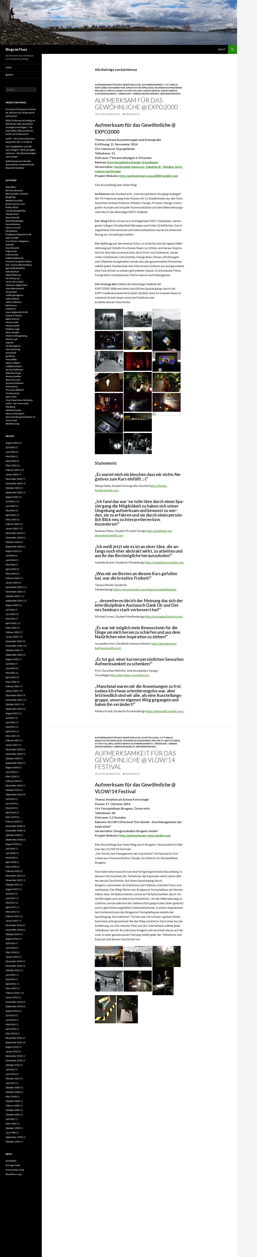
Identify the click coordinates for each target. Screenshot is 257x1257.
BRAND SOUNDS (14, 200)
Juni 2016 (10, 947)
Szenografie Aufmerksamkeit (133, 743)
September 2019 (14, 794)
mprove (10, 342)
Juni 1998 (10, 1132)
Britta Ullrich (12, 207)
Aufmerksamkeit (152, 84)
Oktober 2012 (13, 1065)
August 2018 (12, 844)
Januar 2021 (12, 744)
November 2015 (14, 965)
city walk (171, 84)
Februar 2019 (12, 821)
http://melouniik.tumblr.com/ (165, 711)
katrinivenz (132, 114)
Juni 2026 (10, 451)
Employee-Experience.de (18, 234)
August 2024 (12, 551)
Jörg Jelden (11, 291)
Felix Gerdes (12, 254)
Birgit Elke (11, 197)
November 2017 (14, 880)
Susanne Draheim (15, 383)
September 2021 (14, 708)
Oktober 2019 (13, 790)
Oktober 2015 (13, 970)
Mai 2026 (10, 456)
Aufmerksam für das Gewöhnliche (118, 84)
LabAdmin (11, 308)
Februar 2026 (12, 469)
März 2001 (11, 1123)
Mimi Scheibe (12, 332)
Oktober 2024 (13, 542)
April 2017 (11, 907)
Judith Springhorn (14, 295)
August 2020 (12, 767)
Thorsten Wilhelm (15, 389)
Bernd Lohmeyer (14, 190)
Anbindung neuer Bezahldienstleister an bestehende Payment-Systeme (20, 164)
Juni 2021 (10, 722)
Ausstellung (150, 737)
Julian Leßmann (13, 302)
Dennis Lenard (13, 227)
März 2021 (11, 735)
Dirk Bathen (11, 231)
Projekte (101, 90)
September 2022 (14, 654)
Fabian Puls (11, 251)
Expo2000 (101, 87)
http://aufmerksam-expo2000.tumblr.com (148, 176)
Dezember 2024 (14, 533)
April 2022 (11, 677)
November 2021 (14, 699)
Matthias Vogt (12, 329)
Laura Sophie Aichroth (17, 312)
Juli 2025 (10, 501)
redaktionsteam (14, 366)
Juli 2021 (10, 717)
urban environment (145, 93)
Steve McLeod (13, 379)
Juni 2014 (10, 1019)
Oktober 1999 (13, 1128)
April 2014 (11, 1028)
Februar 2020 (12, 781)
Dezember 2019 (14, 785)
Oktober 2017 (13, 884)
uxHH (8, 67)
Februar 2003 (12, 1105)
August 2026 (12, 442)
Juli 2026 (10, 447)
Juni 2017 (10, 898)
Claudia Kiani (12, 214)
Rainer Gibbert (13, 362)
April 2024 (11, 569)
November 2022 (14, 645)
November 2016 (14, 929)
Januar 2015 (12, 997)
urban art (125, 93)
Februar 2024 (12, 578)
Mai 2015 (10, 979)
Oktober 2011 (13, 1078)
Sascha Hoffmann (14, 369)
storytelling (133, 90)
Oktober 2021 (13, 704)
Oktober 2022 (13, 650)
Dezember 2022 (14, 641)
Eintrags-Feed (13, 1165)
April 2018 (11, 862)
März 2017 (11, 911)
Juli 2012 (10, 1069)
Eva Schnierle (12, 247)
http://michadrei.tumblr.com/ (164, 616)
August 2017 (12, 889)
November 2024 (14, 537)
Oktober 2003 (13, 1101)
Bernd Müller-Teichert (17, 193)
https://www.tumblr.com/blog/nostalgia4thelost (145, 589)
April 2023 (11, 623)
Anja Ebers (11, 187)
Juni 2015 (10, 974)
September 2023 (14, 600)
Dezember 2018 (14, 826)
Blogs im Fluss (16, 49)
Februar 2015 (12, 992)
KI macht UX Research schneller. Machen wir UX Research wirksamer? (21, 112)
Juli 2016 (10, 943)
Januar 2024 (12, 582)
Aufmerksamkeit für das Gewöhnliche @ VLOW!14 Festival (135, 759)
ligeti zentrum (13, 318)
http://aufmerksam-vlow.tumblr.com (145, 835)
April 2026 (11, 460)
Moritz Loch (12, 339)
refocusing (115, 90)
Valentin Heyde (13, 410)
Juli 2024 (10, 555)
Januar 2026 (12, 474)
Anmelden (11, 1160)
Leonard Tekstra (14, 315)
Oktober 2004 (13, 1092)
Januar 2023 (12, 636)
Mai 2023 (10, 618)
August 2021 (12, 713)
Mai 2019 (10, 808)
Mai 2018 (10, 857)
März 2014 (11, 1033)
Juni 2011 (10, 1083)
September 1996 (14, 1137)
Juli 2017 (10, 893)
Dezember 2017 (14, 875)
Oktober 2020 (13, 758)
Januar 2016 (12, 956)
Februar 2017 (12, 916)
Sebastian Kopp (13, 373)
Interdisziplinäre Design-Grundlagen (132, 162)
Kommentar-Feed (15, 1169)
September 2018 (14, 839)
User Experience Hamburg (19, 400)
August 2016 (12, 938)
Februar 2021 (12, 740)
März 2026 (11, 465)
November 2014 (14, 1001)
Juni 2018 (10, 853)
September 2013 (14, 1042)
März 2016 (11, 952)
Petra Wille (11, 359)
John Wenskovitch (15, 288)
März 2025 (11, 519)
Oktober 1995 (13, 1141)
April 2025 (11, 515)
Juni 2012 (10, 1074)
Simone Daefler (13, 376)
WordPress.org (13, 1174)
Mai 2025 (10, 510)
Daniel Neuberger (15, 220)
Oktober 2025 (13, 487)
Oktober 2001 (13, 1114)
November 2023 (14, 591)
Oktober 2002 (13, 1110)
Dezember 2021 (14, 695)
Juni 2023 (10, 614)
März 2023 (11, 627)
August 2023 (12, 605)
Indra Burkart (12, 271)
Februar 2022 (12, 686)
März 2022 (11, 681)
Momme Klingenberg (16, 335)
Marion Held (12, 322)
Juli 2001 (10, 1119)
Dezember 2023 (14, 587)
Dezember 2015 (14, 961)
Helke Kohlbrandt (14, 258)
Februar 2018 (12, 871)
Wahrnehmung (170, 93)
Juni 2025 (10, 506)
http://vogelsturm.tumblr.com (164, 562)
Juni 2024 (10, 560)
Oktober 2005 (13, 1087)
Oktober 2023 (13, 596)
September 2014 (14, 1006)
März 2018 (11, 866)
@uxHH (9, 74)
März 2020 (11, 776)
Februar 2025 (12, 524)
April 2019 (11, 812)
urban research (124, 746)
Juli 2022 (10, 663)
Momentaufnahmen (168, 87)
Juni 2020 (10, 772)
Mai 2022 (10, 672)
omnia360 (11, 352)
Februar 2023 (12, 632)
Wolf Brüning (12, 423)
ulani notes (11, 396)
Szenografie (151, 90)
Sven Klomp (11, 386)
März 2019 (11, 817)
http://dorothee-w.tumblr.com (129, 675)
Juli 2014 (10, 1015)
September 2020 (14, 762)
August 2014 (12, 1010)
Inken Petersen (13, 274)
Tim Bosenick (12, 393)
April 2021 (11, 731)
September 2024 (14, 546)
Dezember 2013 (14, 1037)
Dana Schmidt (12, 217)
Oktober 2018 (13, 835)
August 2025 (12, 497)
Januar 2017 (12, 920)
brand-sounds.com (15, 203)
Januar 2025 (12, 528)
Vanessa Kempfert (15, 413)
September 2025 (14, 492)
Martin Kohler (13, 325)
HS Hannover (116, 87)
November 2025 (14, 483)
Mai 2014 (10, 1024)
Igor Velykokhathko (15, 268)
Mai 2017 (10, 902)
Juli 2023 (10, 609)
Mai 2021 (10, 726)
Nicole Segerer (13, 345)
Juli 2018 (10, 848)
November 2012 (14, 1060)
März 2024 (11, 573)
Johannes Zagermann (16, 285)
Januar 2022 (12, 690)
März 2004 (11, 1096)
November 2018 (14, 830)
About (222, 49)
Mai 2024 (10, 564)
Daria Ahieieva (13, 224)
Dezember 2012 (14, 1056)
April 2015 (11, 983)
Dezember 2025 (14, 478)
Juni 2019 (10, 803)
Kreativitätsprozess (140, 87)
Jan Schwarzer (13, 278)
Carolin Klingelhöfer (16, 210)
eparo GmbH (12, 237)
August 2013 (12, 1046)
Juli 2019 (10, 799)
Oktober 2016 (13, 934)
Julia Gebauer (12, 298)
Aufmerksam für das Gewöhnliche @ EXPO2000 (136, 103)
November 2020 (14, 753)
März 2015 (11, 988)
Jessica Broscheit (14, 281)
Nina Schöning (13, 349)
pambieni (10, 356)
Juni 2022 (10, 668)
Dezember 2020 (14, 749)
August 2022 (12, 659)
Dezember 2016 (14, 925)
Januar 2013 (12, 1051)
